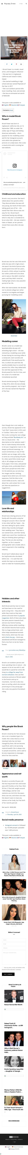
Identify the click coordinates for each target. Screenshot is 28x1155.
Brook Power (15, 187)
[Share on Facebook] (7, 64)
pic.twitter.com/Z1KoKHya (17, 650)
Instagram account (11, 825)
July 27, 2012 (9, 657)
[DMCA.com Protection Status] (14, 1137)
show (11, 110)
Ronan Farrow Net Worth (13, 1005)
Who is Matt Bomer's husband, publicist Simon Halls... (13, 1050)
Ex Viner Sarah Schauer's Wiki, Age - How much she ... (13, 1110)
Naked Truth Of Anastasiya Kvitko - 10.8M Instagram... (13, 1025)
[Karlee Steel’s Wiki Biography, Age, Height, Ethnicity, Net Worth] (14, 912)
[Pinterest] (16, 64)
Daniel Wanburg (11, 55)
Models (14, 41)
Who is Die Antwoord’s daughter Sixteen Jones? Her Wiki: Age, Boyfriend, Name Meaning (14, 899)
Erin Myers (5, 768)
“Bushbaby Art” (18, 437)
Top (14, 1142)
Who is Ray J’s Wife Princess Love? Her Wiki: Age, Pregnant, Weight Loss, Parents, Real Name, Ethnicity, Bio (14, 874)
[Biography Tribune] (9, 3)
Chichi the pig (10, 637)
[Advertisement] (14, 22)
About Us (7, 1139)
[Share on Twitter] (11, 64)
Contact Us (20, 1139)
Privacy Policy (13, 1139)
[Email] (21, 64)
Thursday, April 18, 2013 (14, 814)
